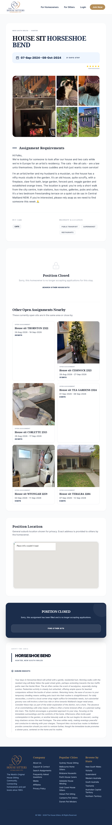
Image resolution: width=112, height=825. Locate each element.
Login (83, 7)
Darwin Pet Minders (68, 801)
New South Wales (93, 766)
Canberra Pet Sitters (68, 798)
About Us (37, 763)
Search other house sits (56, 287)
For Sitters (69, 7)
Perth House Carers (68, 777)
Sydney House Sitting (69, 763)
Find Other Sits (56, 628)
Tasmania (90, 786)
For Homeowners (50, 7)
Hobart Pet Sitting (67, 794)
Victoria (89, 770)
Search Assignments (42, 770)
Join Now (97, 7)
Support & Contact (41, 766)
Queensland (91, 774)
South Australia (92, 782)
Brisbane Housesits (67, 773)
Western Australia (93, 778)
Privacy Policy (39, 788)
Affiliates (37, 785)
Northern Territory (93, 796)
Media (36, 781)
